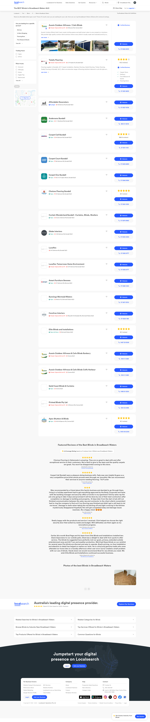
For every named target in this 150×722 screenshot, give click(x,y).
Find (23, 13)
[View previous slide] (85, 589)
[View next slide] (89, 589)
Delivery (19, 30)
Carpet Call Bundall (87, 483)
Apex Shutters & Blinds (87, 528)
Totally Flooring (87, 513)
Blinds (28, 13)
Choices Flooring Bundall (87, 468)
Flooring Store (21, 36)
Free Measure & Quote (23, 40)
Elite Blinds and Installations (87, 556)
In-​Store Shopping (22, 33)
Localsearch (16, 13)
